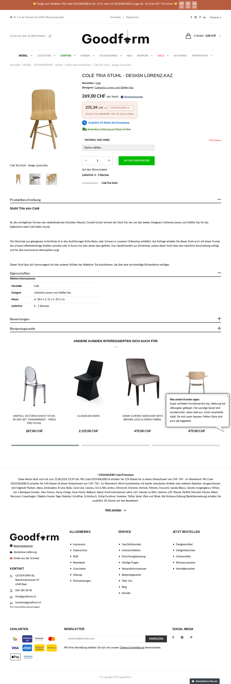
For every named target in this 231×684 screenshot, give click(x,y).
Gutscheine (79, 569)
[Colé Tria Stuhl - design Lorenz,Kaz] (43, 118)
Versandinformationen (134, 569)
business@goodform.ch (28, 602)
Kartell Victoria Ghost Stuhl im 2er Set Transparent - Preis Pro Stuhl (34, 419)
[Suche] (49, 36)
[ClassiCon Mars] (88, 381)
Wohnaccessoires (185, 562)
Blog (124, 587)
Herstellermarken (185, 569)
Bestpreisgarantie (55, 17)
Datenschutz (80, 550)
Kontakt (126, 593)
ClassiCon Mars (88, 415)
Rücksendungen (82, 581)
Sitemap (77, 575)
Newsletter (79, 562)
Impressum (79, 544)
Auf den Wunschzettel (94, 170)
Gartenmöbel (183, 556)
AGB (75, 556)
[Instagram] (185, 637)
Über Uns (127, 581)
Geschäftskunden (131, 544)
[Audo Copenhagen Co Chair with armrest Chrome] (196, 381)
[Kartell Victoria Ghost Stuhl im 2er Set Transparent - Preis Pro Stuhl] (34, 381)
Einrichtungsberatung (133, 556)
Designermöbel (184, 544)
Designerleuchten (185, 550)
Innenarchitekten (131, 550)
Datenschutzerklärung (132, 647)
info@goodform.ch (25, 596)
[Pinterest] (194, 637)
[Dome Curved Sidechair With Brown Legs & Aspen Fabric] (142, 381)
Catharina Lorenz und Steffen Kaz (52, 293)
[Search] (31, 36)
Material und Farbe (96, 140)
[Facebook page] (176, 637)
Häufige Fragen (130, 562)
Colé (36, 286)
